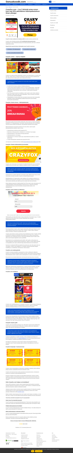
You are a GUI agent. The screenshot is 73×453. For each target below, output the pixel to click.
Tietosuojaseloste (54, 437)
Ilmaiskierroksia (37, 4)
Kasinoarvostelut (54, 441)
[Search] (50, 2)
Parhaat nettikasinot (39, 442)
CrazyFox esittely (53, 10)
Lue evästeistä (38, 451)
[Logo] (16, 1)
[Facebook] (8, 444)
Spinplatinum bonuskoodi (25, 438)
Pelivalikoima (52, 25)
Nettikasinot (30, 4)
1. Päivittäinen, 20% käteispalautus (13, 49)
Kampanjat (52, 27)
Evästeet (53, 438)
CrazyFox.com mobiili (54, 22)
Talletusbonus (15, 4)
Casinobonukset (22, 4)
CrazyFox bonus (53, 13)
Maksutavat (44, 4)
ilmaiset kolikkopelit (22, 338)
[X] (6, 444)
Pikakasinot (38, 437)
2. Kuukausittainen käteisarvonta (29, 49)
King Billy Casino (21, 391)
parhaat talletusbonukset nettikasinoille (30, 141)
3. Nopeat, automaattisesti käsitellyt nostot (15, 52)
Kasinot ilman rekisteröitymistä (41, 441)
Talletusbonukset (39, 438)
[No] (71, 450)
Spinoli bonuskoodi (24, 437)
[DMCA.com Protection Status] (15, 441)
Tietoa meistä (54, 436)
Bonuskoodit (8, 4)
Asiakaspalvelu (52, 20)
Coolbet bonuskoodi (24, 436)
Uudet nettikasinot (39, 443)
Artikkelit (37, 446)
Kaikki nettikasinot (39, 444)
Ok (32, 451)
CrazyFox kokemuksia (54, 15)
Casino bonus (38, 436)
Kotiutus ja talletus (53, 17)
